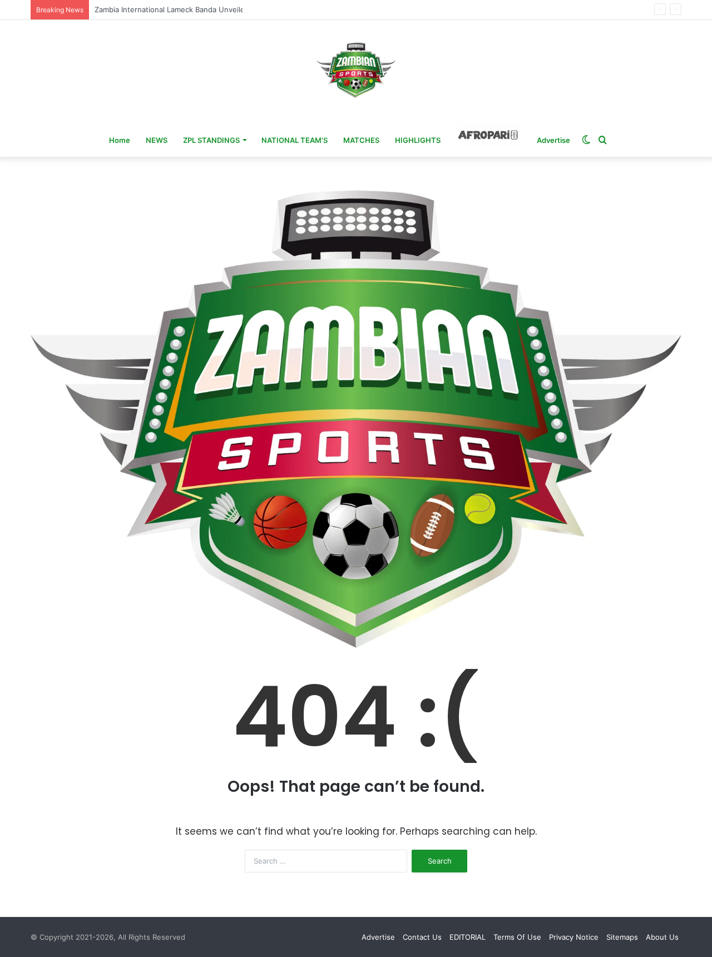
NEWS (156, 140)
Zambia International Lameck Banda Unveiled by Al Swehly (195, 9)
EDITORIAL (467, 937)
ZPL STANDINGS (211, 140)
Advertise (553, 140)
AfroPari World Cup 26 (488, 135)
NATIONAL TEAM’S (294, 140)
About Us (662, 937)
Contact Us (422, 937)
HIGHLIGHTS (418, 140)
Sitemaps (622, 937)
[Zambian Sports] (356, 70)
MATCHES (361, 140)
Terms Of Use (517, 937)
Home (119, 140)
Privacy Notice (574, 937)
